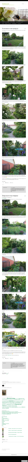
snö (17, 403)
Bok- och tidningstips (4, 416)
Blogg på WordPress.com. (14, 454)
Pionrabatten (8, 403)
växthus (22, 407)
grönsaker (20, 188)
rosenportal (14, 365)
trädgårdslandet (14, 190)
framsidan (16, 399)
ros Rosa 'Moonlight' (19, 189)
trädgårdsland (12, 404)
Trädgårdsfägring (8, 178)
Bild (2, 27)
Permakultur (3, 421)
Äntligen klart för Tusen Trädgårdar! (10, 195)
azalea (6, 398)
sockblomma (19, 403)
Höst (2, 417)
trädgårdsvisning (20, 366)
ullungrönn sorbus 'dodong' (12, 405)
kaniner (3, 419)
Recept (3, 23)
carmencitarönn (16, 398)
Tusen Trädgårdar (4, 198)
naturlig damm (21, 402)
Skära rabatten (22, 189)
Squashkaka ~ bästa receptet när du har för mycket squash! (15, 428)
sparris (21, 403)
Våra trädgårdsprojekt (14, 23)
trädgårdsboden (9, 404)
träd (6, 404)
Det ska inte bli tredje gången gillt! (12, 434)
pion (6, 403)
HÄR (21, 350)
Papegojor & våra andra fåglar (5, 420)
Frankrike (19, 399)
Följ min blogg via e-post (5, 381)
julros (14, 401)
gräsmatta (17, 188)
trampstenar (13, 366)
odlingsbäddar (4, 403)
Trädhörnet (4, 405)
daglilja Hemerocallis (14, 188)
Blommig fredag (11, 398)
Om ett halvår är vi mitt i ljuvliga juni (10, 28)
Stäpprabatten (17, 365)
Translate (7, 373)
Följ (3, 385)
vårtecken (7, 408)
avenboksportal (13, 363)
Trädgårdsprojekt (4, 424)
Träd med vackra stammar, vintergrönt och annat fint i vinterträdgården (10, 411)
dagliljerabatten (21, 363)
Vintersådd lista (19, 23)
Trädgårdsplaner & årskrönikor (5, 423)
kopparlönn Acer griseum (15, 364)
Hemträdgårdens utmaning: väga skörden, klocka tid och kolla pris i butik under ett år (11, 412)
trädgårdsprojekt (18, 404)
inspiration (11, 401)
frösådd (24, 399)
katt (22, 401)
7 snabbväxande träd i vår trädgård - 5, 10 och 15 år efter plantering (16, 436)
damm (23, 398)
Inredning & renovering (4, 418)
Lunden (15, 402)
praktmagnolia (11, 403)
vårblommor (4, 408)
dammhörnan (3, 399)
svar (11, 191)
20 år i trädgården (3, 398)
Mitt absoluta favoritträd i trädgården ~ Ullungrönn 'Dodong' (15, 432)
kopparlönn (3, 402)
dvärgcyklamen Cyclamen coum (9, 399)
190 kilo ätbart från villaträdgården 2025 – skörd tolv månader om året (10, 413)
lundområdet (18, 402)
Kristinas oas (5, 4)
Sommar (14, 187)
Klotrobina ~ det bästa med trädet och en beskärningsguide (15, 430)
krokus (13, 402)
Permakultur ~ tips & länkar (8, 23)
